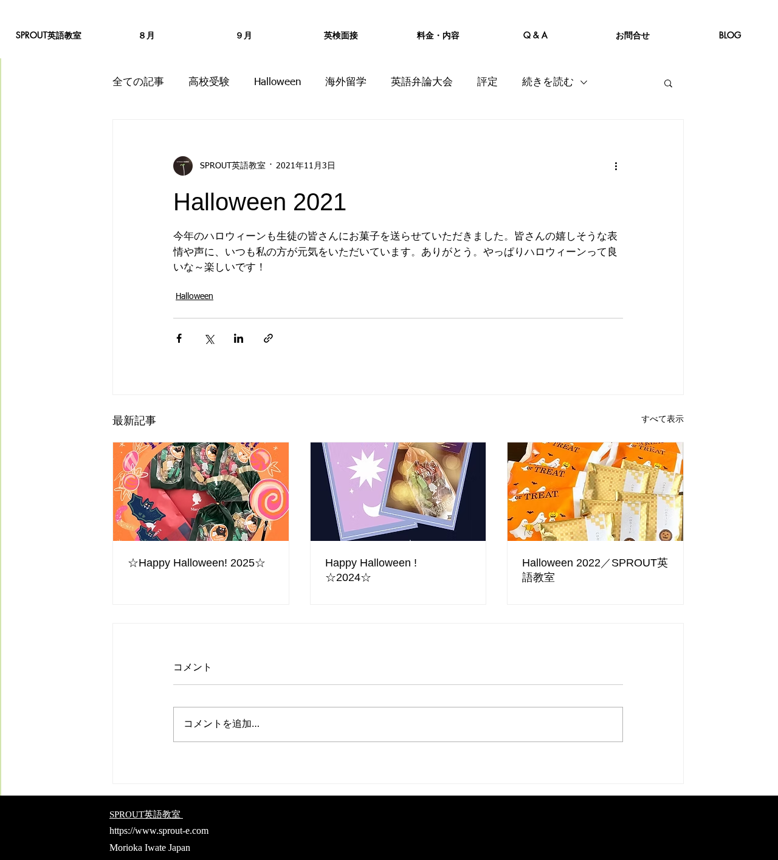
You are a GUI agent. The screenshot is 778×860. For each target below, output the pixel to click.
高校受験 (209, 82)
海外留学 (346, 82)
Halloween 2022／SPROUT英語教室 (595, 570)
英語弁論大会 (422, 82)
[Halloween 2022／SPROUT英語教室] (595, 491)
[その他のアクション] (615, 166)
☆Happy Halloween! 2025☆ (197, 563)
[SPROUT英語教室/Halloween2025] (201, 491)
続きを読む (548, 82)
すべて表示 (662, 419)
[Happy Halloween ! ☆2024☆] (398, 491)
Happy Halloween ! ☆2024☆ (376, 570)
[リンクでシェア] (268, 338)
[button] (668, 83)
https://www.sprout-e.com (158, 830)
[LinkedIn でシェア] (238, 338)
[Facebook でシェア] (179, 338)
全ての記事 (138, 82)
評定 (487, 82)
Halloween (277, 82)
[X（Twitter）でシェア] (209, 338)
